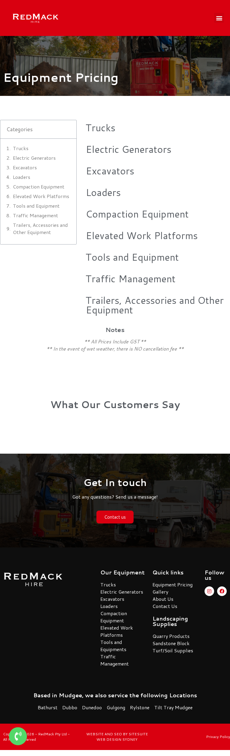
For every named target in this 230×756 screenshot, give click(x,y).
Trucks (20, 148)
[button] (219, 18)
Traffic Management (35, 215)
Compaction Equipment (38, 186)
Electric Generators (34, 157)
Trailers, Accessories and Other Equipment (40, 228)
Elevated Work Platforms (41, 196)
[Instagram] (209, 591)
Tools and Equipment (36, 205)
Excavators (25, 167)
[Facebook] (222, 591)
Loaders (21, 176)
